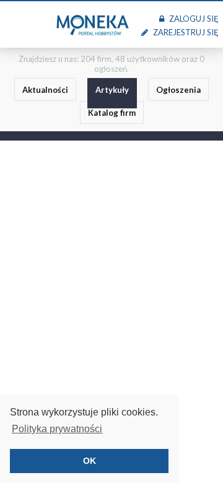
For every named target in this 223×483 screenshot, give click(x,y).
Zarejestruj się (185, 32)
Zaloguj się (193, 19)
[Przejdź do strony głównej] (92, 24)
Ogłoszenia (178, 90)
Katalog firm (112, 113)
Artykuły (112, 90)
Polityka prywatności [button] (57, 429)
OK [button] (89, 461)
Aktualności (45, 90)
